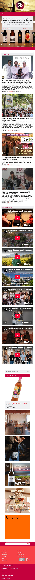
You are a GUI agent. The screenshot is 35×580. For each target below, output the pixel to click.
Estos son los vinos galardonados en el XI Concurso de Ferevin (16, 193)
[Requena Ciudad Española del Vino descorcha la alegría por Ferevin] (17, 105)
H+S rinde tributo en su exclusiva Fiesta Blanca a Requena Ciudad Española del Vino (17, 81)
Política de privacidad (7, 575)
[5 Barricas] (20, 5)
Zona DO (10, 165)
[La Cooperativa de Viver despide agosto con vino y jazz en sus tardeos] (17, 144)
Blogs (3, 558)
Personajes (4, 555)
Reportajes (4, 553)
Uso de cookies (6, 578)
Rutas (19, 551)
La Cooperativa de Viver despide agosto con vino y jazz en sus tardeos (17, 158)
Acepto (24, 29)
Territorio (4, 556)
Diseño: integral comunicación (10, 569)
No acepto (29, 29)
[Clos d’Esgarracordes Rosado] (17, 389)
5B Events (4, 560)
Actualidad (10, 91)
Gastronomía (21, 556)
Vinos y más (21, 555)
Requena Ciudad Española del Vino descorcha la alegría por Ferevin (17, 119)
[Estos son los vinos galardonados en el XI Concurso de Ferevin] (17, 179)
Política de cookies (7, 29)
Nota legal (4, 572)
